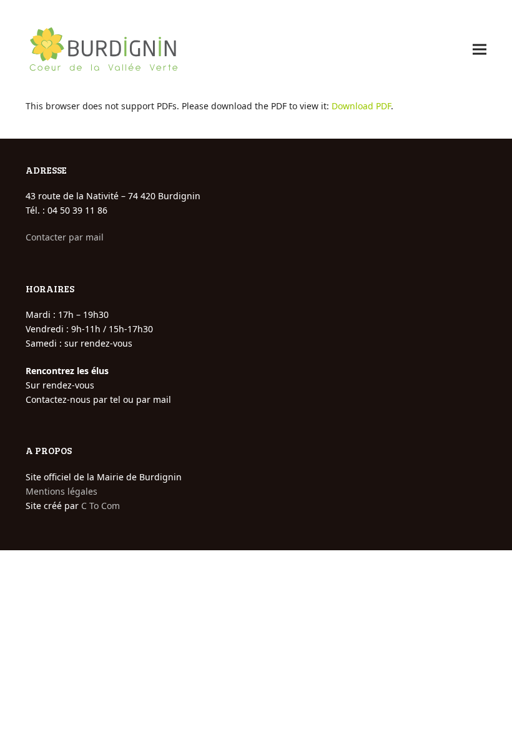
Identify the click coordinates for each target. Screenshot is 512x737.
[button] (479, 49)
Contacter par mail (65, 237)
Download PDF (361, 106)
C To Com (100, 506)
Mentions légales (61, 491)
